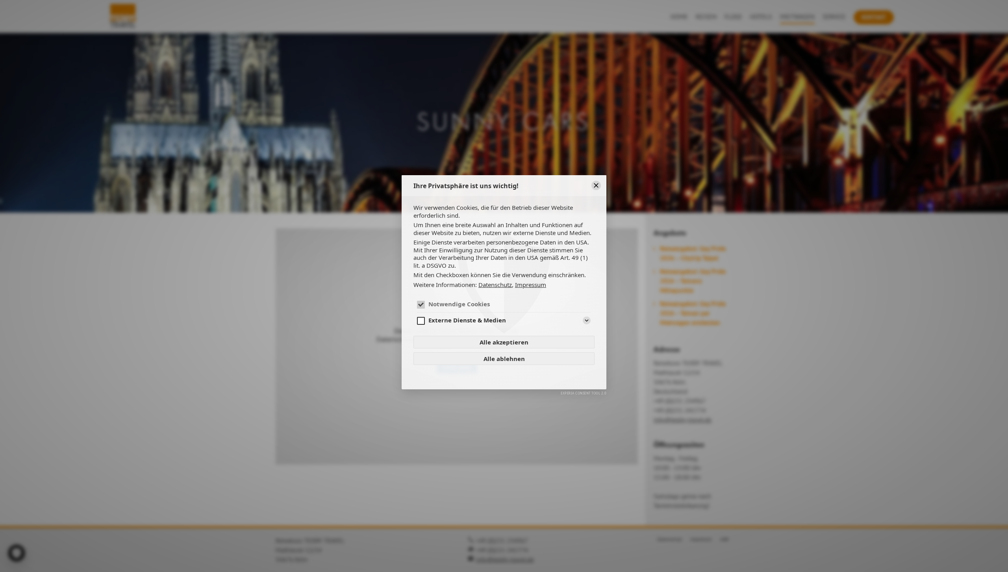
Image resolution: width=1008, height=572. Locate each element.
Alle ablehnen (504, 359)
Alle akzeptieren (504, 342)
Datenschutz (495, 284)
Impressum (530, 284)
